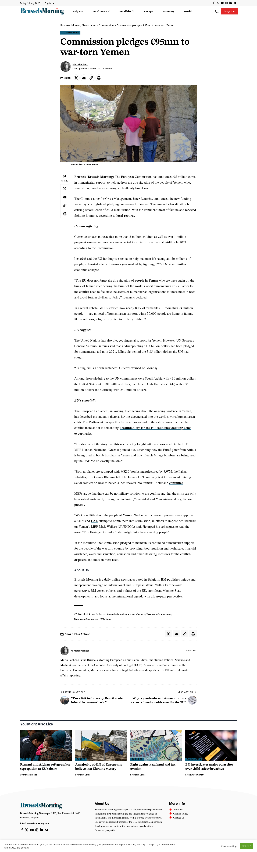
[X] (217, 3)
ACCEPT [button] (246, 845)
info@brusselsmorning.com (34, 823)
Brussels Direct (97, 614)
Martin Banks (84, 775)
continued (176, 482)
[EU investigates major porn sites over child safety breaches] (211, 745)
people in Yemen (146, 280)
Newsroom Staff (196, 775)
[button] (216, 11)
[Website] (195, 650)
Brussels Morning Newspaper (78, 25)
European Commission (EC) (89, 619)
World (25, 759)
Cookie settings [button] (229, 846)
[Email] (83, 77)
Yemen (127, 515)
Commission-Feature (133, 614)
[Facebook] (213, 3)
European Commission (159, 614)
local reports (125, 215)
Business (137, 759)
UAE (94, 520)
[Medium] (235, 3)
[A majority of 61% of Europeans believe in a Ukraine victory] (101, 745)
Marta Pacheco (80, 64)
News (108, 619)
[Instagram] (226, 3)
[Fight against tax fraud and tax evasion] (156, 745)
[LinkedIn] (231, 3)
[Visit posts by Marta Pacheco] (65, 66)
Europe (81, 759)
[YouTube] (222, 3)
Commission (106, 25)
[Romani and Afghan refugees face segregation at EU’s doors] (46, 745)
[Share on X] (76, 77)
